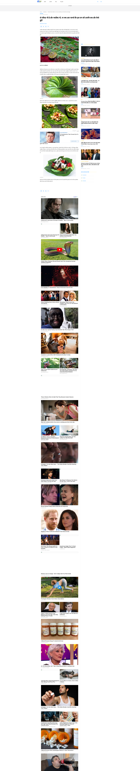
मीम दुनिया (61, 1)
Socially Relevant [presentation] (85, 78)
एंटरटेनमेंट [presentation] (82, 140)
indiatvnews (41, 98)
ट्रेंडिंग (45, 1)
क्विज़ (56, 1)
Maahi (82, 83)
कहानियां (50, 1)
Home (41, 11)
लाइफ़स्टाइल (45, 11)
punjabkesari (41, 177)
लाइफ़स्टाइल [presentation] (82, 58)
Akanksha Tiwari (43, 23)
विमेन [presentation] (81, 99)
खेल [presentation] (81, 120)
